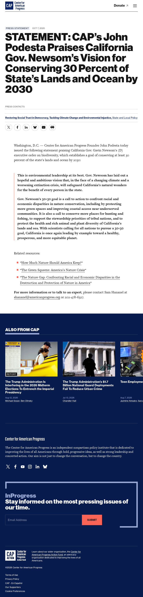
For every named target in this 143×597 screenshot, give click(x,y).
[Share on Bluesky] (34, 127)
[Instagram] (30, 466)
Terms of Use (11, 575)
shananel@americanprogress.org (37, 297)
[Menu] (135, 6)
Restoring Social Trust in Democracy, (27, 117)
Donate (120, 5)
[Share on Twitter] (8, 127)
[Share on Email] (43, 127)
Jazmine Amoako (128, 401)
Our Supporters (13, 587)
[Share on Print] (52, 127)
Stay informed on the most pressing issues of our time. (66, 502)
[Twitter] (8, 466)
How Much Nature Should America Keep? (51, 262)
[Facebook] (15, 466)
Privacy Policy (12, 579)
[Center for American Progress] (9, 5)
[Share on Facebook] (17, 127)
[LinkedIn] (37, 466)
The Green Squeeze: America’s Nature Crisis (53, 270)
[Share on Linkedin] (26, 127)
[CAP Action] (16, 555)
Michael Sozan (12, 401)
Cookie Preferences (15, 591)
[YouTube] (22, 466)
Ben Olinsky (26, 401)
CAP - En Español (13, 583)
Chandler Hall (69, 401)
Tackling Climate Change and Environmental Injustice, (80, 117)
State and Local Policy (124, 117)
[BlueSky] (45, 466)
